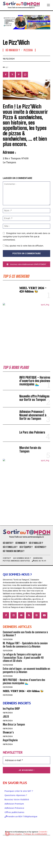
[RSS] (29, 615)
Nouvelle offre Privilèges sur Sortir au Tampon (34, 398)
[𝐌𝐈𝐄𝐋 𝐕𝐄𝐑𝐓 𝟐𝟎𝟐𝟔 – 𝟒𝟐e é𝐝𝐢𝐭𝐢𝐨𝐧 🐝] (10, 290)
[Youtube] (44, 615)
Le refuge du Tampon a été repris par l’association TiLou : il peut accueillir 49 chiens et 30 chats (23, 658)
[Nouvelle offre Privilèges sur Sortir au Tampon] (10, 398)
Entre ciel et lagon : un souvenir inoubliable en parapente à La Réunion (26, 670)
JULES (6, 716)
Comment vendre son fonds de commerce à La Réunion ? (25, 634)
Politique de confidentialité (35, 834)
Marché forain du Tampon (30, 449)
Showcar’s (8, 732)
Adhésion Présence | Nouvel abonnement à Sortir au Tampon (32, 415)
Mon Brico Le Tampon (14, 724)
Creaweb (43, 831)
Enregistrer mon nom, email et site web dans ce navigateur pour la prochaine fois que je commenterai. (26, 236)
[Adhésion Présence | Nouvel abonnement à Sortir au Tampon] (10, 415)
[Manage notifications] (7, 833)
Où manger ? (13, 50)
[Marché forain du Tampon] (10, 450)
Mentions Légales (14, 834)
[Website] (36, 615)
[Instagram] (13, 615)
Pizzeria (28, 50)
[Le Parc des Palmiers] (10, 433)
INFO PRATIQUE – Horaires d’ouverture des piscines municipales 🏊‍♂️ (34, 380)
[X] (12, 74)
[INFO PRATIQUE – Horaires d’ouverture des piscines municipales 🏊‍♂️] (10, 381)
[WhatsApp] (25, 74)
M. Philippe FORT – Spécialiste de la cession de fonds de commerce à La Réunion (25, 645)
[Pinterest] (18, 74)
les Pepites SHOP (11, 708)
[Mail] (21, 615)
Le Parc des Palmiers (32, 432)
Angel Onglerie (10, 740)
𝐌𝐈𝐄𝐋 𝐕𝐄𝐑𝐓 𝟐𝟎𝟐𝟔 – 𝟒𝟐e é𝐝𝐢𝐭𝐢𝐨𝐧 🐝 (32, 289)
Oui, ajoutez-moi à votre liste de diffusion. (24, 245)
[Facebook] (5, 74)
